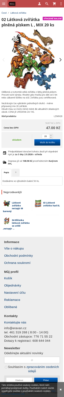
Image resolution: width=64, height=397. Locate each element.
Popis (6, 172)
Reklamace (12, 299)
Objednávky (12, 285)
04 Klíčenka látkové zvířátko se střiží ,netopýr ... (16, 224)
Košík (8, 278)
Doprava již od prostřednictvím (33, 162)
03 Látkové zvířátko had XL (51, 204)
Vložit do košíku (47, 142)
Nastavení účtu (15, 292)
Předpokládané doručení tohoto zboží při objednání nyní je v (33, 153)
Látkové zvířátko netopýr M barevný (13, 207)
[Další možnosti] (61, 3)
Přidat (46, 380)
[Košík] (54, 3)
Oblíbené (10, 307)
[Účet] (39, 3)
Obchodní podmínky (18, 255)
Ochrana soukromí (17, 262)
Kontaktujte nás (15, 322)
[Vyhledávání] (47, 3)
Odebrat (19, 380)
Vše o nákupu (14, 248)
